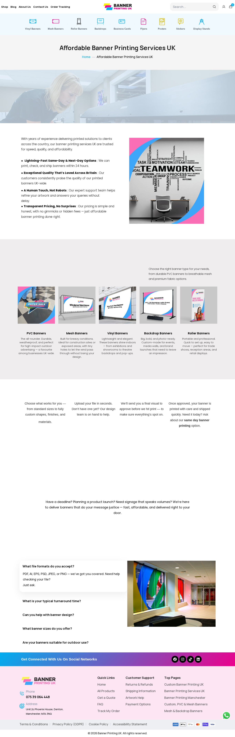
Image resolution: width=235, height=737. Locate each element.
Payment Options (138, 704)
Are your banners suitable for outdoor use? (55, 642)
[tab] (73, 566)
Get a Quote (106, 698)
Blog (13, 7)
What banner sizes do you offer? (47, 628)
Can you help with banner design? (48, 615)
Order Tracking (60, 7)
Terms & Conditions (33, 724)
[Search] (214, 7)
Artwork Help (135, 698)
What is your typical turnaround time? (52, 601)
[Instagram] (182, 659)
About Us (25, 7)
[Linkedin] (198, 659)
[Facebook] (175, 659)
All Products (106, 691)
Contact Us (40, 7)
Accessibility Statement (130, 724)
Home (101, 684)
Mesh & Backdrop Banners (183, 711)
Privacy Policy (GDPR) (68, 724)
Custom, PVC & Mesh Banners (185, 704)
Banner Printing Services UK (184, 691)
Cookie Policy (98, 724)
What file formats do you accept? (48, 566)
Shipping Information (141, 691)
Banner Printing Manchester (184, 698)
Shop (4, 7)
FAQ (100, 704)
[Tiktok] (190, 659)
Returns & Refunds (139, 684)
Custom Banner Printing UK (184, 684)
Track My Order (108, 711)
